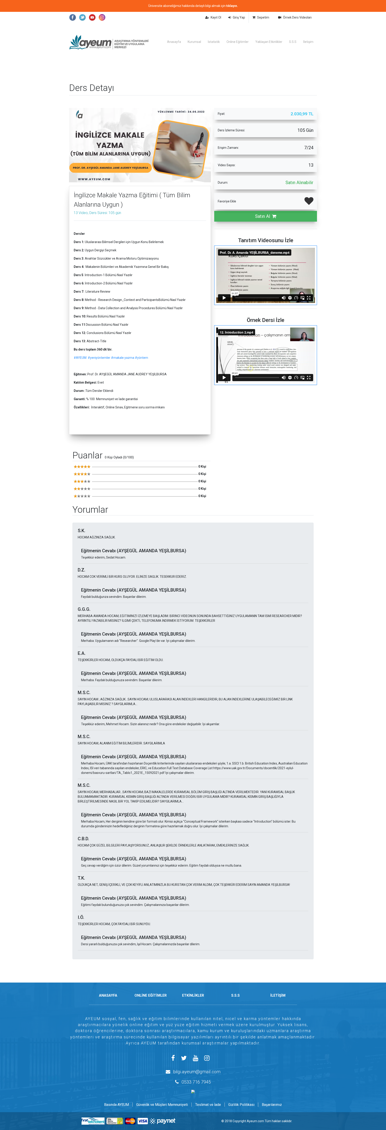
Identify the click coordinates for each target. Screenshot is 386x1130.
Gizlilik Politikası (241, 1105)
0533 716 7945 (196, 1082)
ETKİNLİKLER (193, 995)
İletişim (308, 42)
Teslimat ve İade (208, 1105)
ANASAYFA (108, 995)
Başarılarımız (272, 1105)
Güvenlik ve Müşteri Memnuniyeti (162, 1105)
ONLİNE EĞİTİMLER (150, 995)
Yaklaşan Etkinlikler (268, 42)
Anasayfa (174, 42)
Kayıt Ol (216, 17)
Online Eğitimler (238, 42)
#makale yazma (122, 357)
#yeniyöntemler (99, 357)
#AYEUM (80, 357)
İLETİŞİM (277, 995)
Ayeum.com (255, 1121)
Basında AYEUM (116, 1105)
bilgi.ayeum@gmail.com (196, 1071)
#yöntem (141, 357)
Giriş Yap (239, 17)
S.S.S (292, 42)
